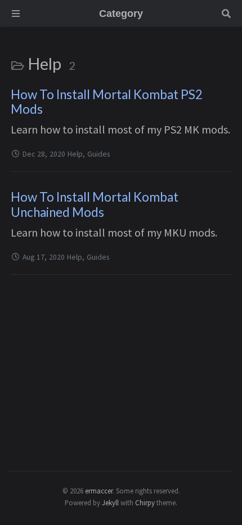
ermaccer (99, 490)
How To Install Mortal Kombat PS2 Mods (107, 102)
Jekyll (110, 502)
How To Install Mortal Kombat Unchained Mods (94, 204)
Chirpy (145, 502)
